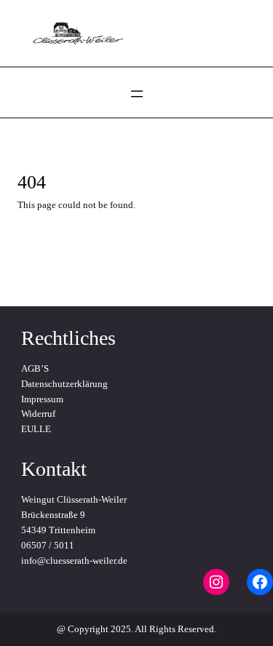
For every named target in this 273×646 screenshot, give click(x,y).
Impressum (42, 399)
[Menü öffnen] (137, 94)
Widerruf (38, 413)
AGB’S (35, 368)
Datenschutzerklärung (64, 383)
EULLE (36, 428)
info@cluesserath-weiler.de (74, 560)
